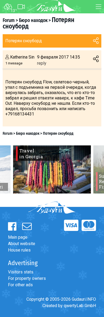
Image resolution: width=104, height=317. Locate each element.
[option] (52, 169)
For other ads (20, 284)
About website (21, 243)
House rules (19, 250)
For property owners (27, 278)
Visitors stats (20, 272)
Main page (17, 237)
